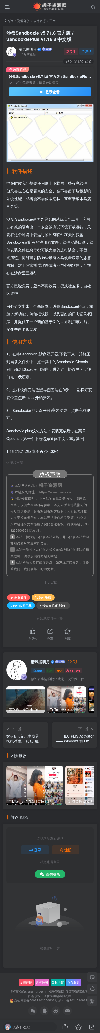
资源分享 (23, 20)
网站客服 (59, 996)
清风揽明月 (28, 49)
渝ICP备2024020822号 (74, 1000)
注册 (68, 849)
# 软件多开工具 (21, 605)
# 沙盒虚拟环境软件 (53, 605)
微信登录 (53, 874)
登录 (37, 849)
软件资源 (39, 20)
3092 (40, 670)
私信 (88, 51)
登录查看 (52, 91)
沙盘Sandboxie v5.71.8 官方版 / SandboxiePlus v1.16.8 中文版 (39, 36)
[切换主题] (92, 989)
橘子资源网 (56, 991)
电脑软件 (20, 597)
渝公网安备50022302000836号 (36, 1000)
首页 (9, 20)
